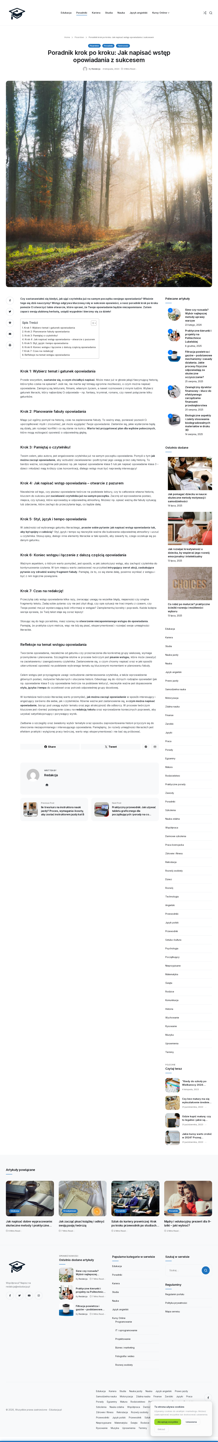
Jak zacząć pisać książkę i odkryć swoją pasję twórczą (81, 1223)
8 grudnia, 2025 (193, 346)
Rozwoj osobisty (124, 1364)
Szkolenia (170, 810)
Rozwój (169, 888)
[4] (174, 391)
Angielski (170, 905)
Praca (168, 741)
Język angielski (173, 672)
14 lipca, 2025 (175, 505)
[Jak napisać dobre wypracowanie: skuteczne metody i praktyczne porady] (30, 1198)
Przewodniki (171, 913)
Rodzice (169, 991)
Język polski (172, 922)
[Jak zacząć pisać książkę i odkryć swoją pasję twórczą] (83, 1198)
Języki (168, 732)
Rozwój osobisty (174, 870)
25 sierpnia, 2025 (194, 381)
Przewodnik (171, 931)
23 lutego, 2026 (193, 324)
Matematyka (171, 974)
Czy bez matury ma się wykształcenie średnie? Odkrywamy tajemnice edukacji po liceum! (196, 1100)
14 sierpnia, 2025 (194, 434)
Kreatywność (70, 1211)
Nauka (168, 663)
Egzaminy (170, 758)
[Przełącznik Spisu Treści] (92, 323)
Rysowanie (171, 1026)
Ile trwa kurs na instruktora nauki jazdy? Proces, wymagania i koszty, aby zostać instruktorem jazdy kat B (62, 811)
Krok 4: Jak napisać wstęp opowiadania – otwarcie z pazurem (60, 339)
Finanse (169, 715)
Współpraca (171, 827)
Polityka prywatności (176, 1303)
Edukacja (170, 628)
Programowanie (123, 1321)
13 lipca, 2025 (175, 560)
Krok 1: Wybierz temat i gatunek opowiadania (49, 327)
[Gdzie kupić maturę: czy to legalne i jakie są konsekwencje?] (172, 1120)
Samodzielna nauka (175, 689)
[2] (174, 335)
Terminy (169, 1052)
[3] (174, 356)
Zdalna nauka (172, 706)
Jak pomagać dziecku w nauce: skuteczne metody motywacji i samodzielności (187, 498)
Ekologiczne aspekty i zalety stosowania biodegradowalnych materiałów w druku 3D (198, 423)
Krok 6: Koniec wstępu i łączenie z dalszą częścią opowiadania (60, 347)
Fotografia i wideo (124, 1356)
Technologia (172, 896)
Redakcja (96, 69)
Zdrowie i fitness (174, 853)
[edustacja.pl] (17, 13)
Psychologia (171, 948)
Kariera (169, 637)
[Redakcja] (86, 68)
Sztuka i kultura (173, 939)
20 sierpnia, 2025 (194, 409)
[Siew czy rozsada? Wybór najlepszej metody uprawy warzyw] (66, 1275)
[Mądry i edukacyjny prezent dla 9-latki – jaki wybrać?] (188, 1198)
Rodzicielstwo (172, 775)
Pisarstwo (79, 37)
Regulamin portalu (174, 1294)
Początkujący (172, 957)
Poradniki (108, 46)
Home (67, 37)
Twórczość (123, 46)
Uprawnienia (171, 1043)
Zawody (169, 793)
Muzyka (169, 1034)
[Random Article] (205, 13)
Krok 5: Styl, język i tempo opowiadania (46, 343)
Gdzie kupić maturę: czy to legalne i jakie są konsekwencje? (196, 1118)
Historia (169, 1009)
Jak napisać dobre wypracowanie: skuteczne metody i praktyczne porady (29, 1224)
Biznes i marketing (125, 1347)
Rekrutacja (171, 862)
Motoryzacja (171, 698)
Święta (168, 983)
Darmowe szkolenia (175, 836)
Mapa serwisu (172, 1311)
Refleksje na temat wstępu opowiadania (47, 354)
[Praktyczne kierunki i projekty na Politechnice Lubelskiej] (66, 1292)
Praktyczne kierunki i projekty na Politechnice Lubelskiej (90, 1290)
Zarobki (169, 723)
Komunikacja (171, 1000)
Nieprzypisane (173, 965)
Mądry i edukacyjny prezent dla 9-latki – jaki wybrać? (187, 1223)
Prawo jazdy (171, 680)
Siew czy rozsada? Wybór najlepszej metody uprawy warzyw (90, 1272)
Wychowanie (172, 1017)
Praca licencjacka (174, 844)
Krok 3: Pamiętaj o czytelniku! (41, 335)
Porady (169, 749)
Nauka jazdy (171, 654)
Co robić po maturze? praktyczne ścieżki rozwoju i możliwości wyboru (189, 608)
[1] (174, 314)
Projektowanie (123, 1339)
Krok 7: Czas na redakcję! (38, 351)
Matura (169, 767)
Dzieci (168, 879)
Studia (168, 646)
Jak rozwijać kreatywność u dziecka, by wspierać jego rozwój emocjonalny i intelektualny (189, 552)
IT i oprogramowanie (126, 1330)
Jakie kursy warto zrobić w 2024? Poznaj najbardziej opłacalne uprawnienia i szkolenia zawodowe (197, 1135)
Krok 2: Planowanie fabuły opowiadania (47, 331)
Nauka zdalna (172, 818)
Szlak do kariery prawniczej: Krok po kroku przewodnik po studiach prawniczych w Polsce (134, 1224)
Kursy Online (118, 1318)
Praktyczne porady (175, 784)
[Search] (211, 13)
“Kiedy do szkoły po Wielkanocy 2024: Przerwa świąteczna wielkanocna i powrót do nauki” (197, 1083)
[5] (174, 419)
